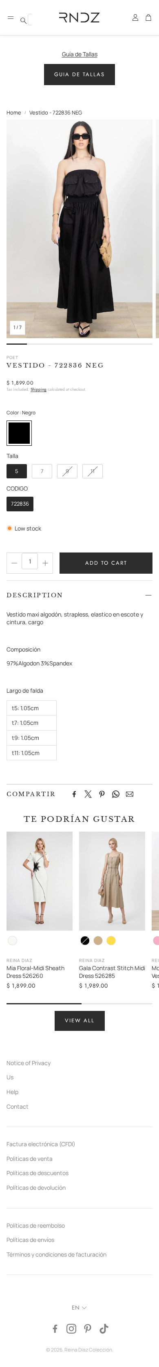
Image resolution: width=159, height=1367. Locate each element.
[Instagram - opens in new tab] (71, 1329)
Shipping (38, 389)
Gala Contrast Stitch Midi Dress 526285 (112, 972)
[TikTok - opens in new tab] (104, 1329)
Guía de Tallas (79, 54)
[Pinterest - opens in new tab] (88, 1329)
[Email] (129, 794)
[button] (11, 17)
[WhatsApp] (115, 794)
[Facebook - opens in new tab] (55, 1329)
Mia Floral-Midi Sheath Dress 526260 (35, 972)
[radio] (19, 433)
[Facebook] (74, 794)
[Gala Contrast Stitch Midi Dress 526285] (112, 881)
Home (14, 112)
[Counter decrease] (14, 563)
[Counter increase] (45, 563)
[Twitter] (88, 794)
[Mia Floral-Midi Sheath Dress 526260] (40, 881)
